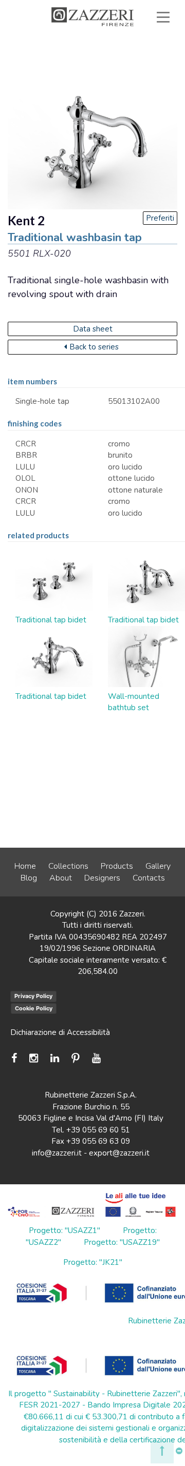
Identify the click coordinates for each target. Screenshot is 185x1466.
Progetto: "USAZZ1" (64, 1230)
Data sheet (93, 329)
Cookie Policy (33, 1008)
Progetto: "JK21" (92, 1262)
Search (138, 75)
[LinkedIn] (54, 1058)
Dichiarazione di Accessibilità (60, 1032)
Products (117, 866)
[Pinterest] (75, 1058)
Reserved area (57, 64)
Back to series (94, 347)
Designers (102, 878)
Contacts (149, 878)
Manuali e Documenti (118, 52)
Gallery (158, 866)
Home (25, 866)
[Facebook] (16, 1058)
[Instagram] (33, 1058)
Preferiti (160, 218)
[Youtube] (96, 1058)
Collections (68, 866)
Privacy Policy (33, 996)
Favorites (134, 64)
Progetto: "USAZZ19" (122, 1242)
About (60, 878)
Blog (29, 878)
